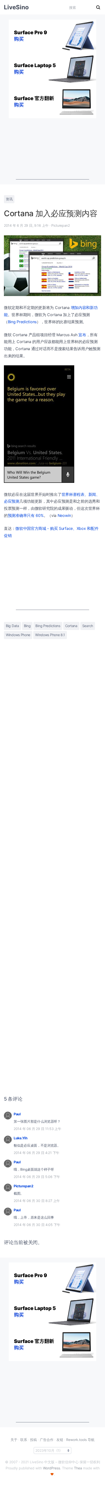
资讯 (9, 199)
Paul (17, 1114)
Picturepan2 (23, 1186)
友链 (59, 1440)
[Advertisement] (52, 148)
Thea (78, 1468)
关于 (13, 1440)
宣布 (82, 334)
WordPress (51, 1468)
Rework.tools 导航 (80, 1440)
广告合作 (46, 1440)
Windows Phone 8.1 (50, 635)
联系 (23, 1440)
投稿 (33, 1440)
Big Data (12, 626)
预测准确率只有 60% (26, 515)
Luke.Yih (21, 1138)
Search (87, 626)
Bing (27, 626)
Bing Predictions (22, 321)
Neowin (64, 515)
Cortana (71, 626)
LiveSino (16, 7)
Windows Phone (18, 635)
